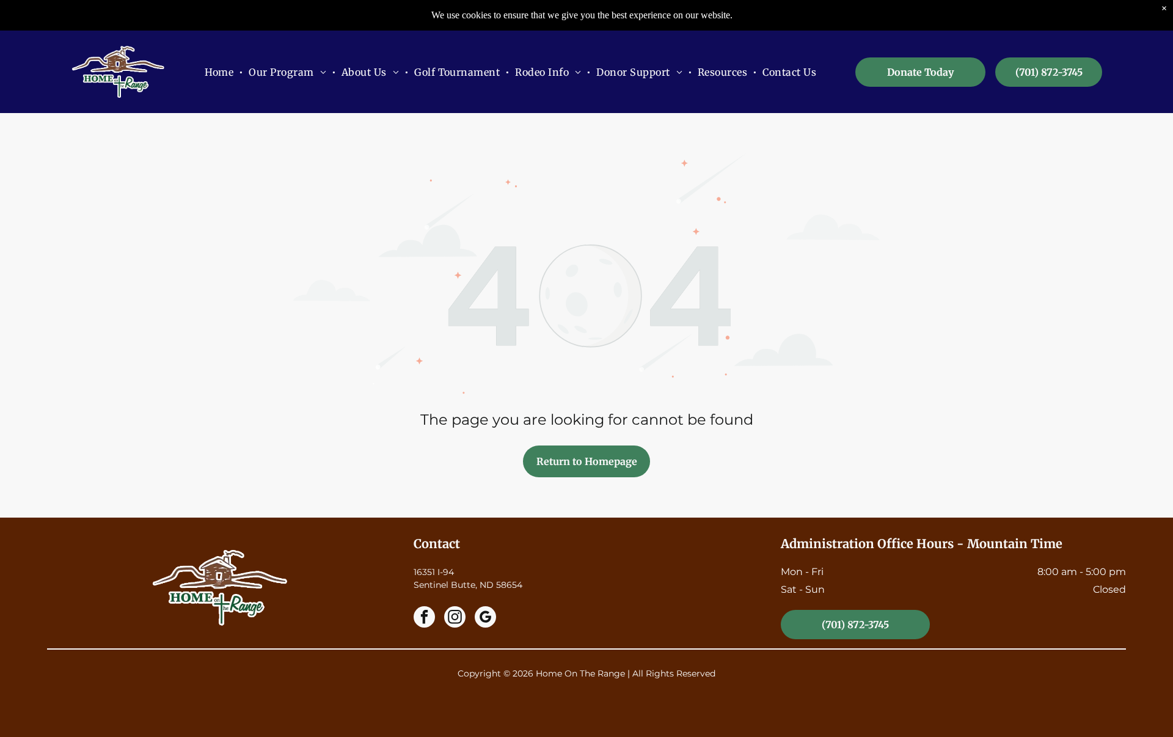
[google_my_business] (485, 618)
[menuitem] (221, 72)
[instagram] (455, 618)
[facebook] (424, 618)
